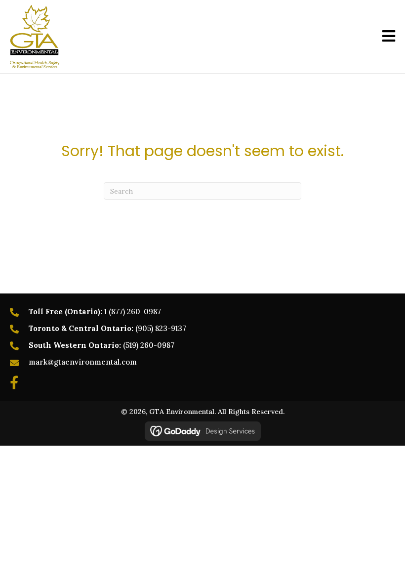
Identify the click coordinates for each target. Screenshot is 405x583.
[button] (14, 382)
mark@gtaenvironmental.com (83, 362)
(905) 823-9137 (160, 328)
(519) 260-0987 (148, 345)
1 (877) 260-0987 (132, 311)
